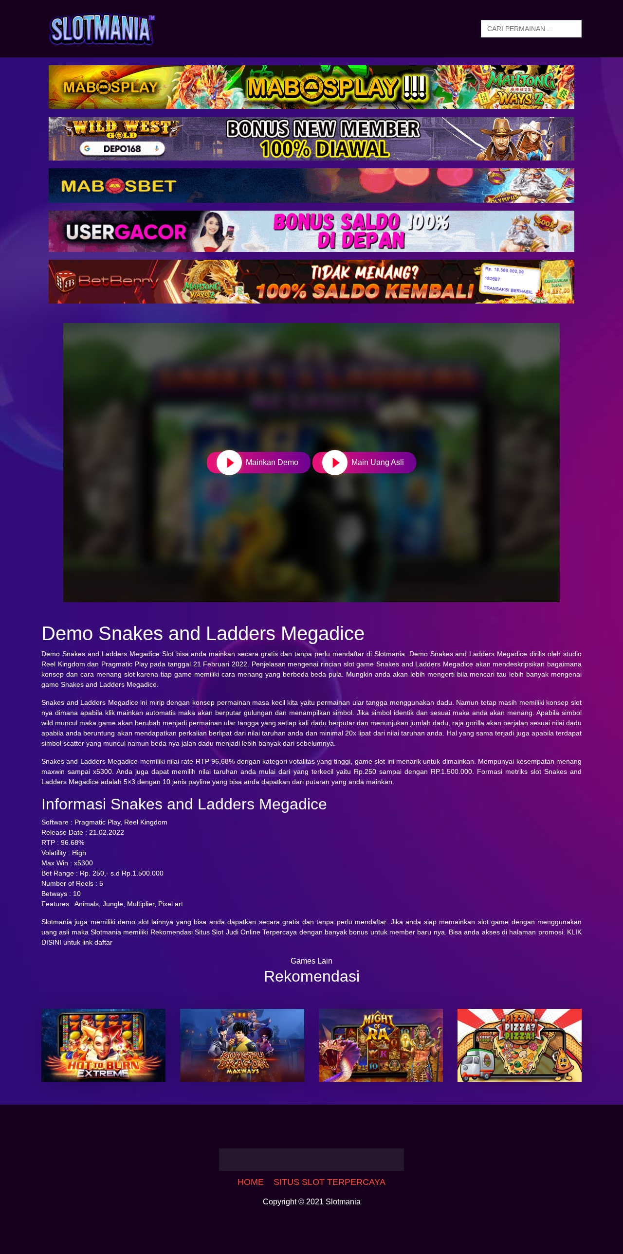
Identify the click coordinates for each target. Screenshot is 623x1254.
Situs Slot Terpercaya (329, 1182)
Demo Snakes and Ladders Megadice (100, 654)
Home (251, 1182)
